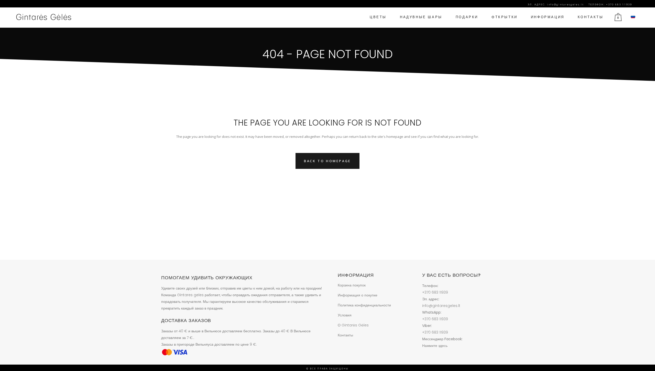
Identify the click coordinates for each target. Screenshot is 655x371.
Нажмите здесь (434, 345)
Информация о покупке (357, 295)
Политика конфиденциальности (364, 305)
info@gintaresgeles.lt (441, 305)
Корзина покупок (352, 285)
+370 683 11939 (435, 292)
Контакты (345, 335)
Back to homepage (327, 161)
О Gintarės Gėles (353, 325)
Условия (345, 315)
